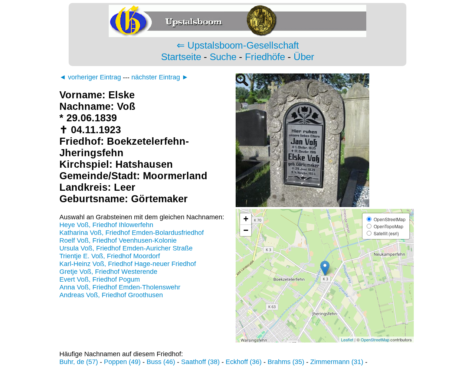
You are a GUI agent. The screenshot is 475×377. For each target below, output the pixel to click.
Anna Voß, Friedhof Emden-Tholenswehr (119, 287)
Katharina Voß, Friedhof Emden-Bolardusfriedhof (131, 232)
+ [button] (245, 218)
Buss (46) (161, 361)
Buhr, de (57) (78, 361)
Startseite (181, 56)
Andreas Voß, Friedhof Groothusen (111, 295)
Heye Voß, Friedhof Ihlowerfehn (106, 225)
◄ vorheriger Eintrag (90, 77)
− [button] (245, 230)
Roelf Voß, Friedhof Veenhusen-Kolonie (118, 240)
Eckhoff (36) (244, 361)
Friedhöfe (265, 56)
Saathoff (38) (200, 361)
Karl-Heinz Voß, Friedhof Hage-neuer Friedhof (127, 264)
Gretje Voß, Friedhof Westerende (108, 271)
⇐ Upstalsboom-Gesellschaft (238, 45)
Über (304, 56)
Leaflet (347, 339)
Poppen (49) (122, 361)
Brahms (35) (286, 361)
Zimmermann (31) (336, 361)
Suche (223, 56)
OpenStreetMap (375, 339)
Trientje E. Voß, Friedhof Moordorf (109, 256)
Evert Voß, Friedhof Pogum (99, 279)
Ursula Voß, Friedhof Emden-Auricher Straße (126, 248)
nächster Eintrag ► (160, 77)
